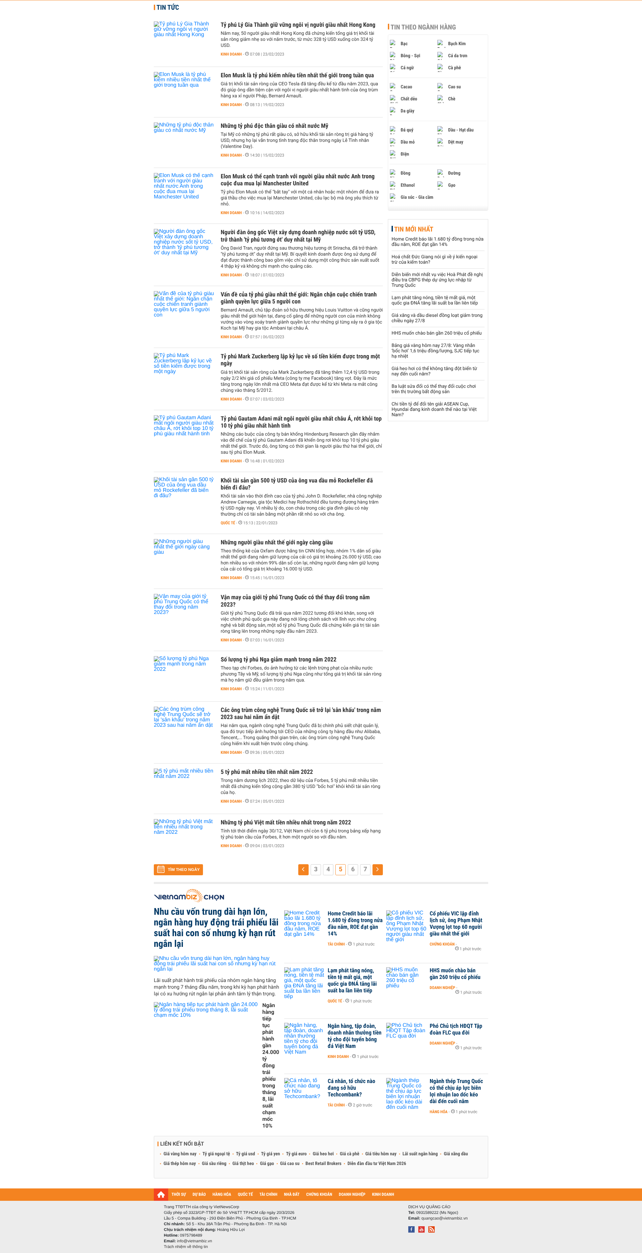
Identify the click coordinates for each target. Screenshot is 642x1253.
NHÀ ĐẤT (291, 1194)
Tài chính (336, 944)
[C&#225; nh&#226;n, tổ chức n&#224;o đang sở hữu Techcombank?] (304, 1091)
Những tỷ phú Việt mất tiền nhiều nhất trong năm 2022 (286, 822)
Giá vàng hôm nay (180, 1154)
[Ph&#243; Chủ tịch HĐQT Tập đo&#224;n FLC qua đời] (406, 1036)
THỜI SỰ (179, 1194)
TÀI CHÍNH (268, 1194)
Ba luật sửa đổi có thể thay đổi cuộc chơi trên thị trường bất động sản (434, 389)
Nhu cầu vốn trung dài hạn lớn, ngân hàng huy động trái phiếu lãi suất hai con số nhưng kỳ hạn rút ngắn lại (216, 927)
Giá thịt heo (243, 1163)
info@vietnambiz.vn (194, 1241)
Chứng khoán (442, 944)
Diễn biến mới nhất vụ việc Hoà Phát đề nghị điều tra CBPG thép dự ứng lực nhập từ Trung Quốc (437, 280)
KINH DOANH (383, 1194)
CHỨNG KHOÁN (319, 1194)
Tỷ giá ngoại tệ (216, 1154)
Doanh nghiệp (442, 987)
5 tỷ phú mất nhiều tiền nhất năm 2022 (267, 772)
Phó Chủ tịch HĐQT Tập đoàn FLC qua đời (456, 1029)
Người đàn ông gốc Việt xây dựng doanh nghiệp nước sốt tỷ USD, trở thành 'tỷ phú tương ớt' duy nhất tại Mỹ (298, 236)
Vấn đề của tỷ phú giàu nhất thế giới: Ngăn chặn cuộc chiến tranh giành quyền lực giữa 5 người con (299, 298)
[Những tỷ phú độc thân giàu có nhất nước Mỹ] (184, 142)
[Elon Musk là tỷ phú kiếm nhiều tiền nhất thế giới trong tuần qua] (184, 92)
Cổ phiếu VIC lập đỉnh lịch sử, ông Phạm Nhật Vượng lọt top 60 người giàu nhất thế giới (456, 923)
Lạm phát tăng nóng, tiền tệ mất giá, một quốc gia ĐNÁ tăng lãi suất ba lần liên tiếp (435, 300)
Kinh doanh (231, 54)
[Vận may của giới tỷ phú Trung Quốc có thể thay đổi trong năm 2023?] (184, 614)
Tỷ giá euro (296, 1154)
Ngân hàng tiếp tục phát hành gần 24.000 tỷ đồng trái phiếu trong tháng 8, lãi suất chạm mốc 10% (270, 1065)
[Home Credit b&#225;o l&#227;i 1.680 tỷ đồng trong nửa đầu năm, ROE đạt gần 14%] (304, 923)
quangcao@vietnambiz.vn (444, 1218)
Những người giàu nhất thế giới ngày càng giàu (277, 542)
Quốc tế (228, 523)
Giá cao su (290, 1163)
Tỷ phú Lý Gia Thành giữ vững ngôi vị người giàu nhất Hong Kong (298, 24)
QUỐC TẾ (245, 1194)
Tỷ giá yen (270, 1154)
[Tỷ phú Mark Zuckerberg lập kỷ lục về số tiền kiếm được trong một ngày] (184, 373)
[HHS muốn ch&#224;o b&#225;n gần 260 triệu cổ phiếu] (406, 980)
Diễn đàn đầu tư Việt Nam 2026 (376, 1163)
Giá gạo (267, 1163)
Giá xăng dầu (456, 1154)
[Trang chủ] (161, 1194)
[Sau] (377, 869)
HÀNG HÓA (222, 1194)
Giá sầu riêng (214, 1163)
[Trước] (303, 869)
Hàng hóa (438, 1111)
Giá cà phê (349, 1154)
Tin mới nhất (413, 229)
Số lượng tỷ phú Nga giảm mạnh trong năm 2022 (278, 659)
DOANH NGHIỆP (352, 1194)
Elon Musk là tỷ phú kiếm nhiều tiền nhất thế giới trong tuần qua (297, 75)
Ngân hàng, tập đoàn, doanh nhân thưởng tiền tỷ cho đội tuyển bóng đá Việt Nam (355, 1036)
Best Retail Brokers (324, 1163)
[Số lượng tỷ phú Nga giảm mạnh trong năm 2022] (184, 676)
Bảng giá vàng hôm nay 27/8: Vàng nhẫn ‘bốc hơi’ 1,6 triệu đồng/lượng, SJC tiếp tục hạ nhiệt (435, 351)
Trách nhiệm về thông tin (186, 1246)
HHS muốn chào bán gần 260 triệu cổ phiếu (437, 333)
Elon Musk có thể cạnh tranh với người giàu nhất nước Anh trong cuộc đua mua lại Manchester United (297, 180)
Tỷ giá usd (245, 1154)
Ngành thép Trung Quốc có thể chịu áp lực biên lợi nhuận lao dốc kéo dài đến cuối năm (456, 1091)
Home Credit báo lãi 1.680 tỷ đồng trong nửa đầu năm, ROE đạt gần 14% (438, 242)
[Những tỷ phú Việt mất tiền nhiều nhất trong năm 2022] (184, 839)
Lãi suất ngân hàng (420, 1154)
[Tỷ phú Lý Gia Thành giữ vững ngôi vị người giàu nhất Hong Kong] (184, 41)
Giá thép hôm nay (180, 1163)
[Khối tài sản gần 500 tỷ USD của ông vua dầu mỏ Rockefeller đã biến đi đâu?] (184, 497)
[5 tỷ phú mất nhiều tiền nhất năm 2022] (184, 789)
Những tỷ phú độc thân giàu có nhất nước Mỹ (274, 125)
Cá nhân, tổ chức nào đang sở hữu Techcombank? (351, 1088)
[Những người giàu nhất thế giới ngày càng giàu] (184, 559)
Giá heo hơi (323, 1154)
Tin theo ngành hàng (423, 27)
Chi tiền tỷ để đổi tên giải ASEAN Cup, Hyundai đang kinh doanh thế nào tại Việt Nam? (434, 409)
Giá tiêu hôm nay (381, 1154)
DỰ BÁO (199, 1194)
